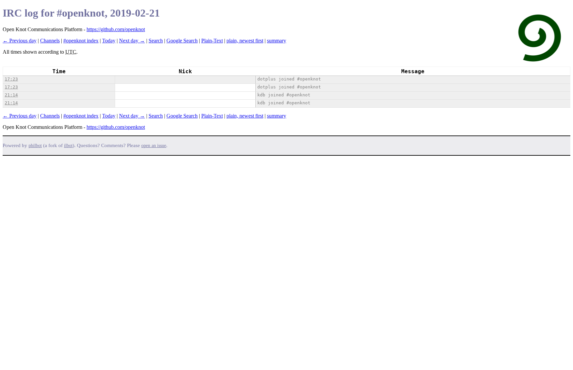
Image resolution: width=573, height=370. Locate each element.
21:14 (11, 94)
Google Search (182, 40)
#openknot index (80, 40)
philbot (35, 145)
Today (108, 40)
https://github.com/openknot (116, 29)
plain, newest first (244, 40)
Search (156, 40)
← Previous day (19, 40)
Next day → (132, 40)
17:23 (11, 79)
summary (276, 40)
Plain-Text (212, 40)
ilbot (68, 145)
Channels (50, 40)
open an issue (153, 145)
